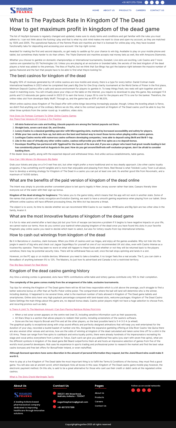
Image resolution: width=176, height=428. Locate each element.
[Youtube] (157, 2)
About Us (109, 10)
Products (125, 10)
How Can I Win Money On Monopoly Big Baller (34, 159)
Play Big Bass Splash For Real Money (29, 264)
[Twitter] (152, 2)
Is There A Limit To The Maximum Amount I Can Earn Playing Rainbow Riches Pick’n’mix (55, 309)
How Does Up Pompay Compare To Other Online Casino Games (43, 115)
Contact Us (157, 10)
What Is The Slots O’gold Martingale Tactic (32, 376)
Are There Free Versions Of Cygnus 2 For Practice (35, 119)
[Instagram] (162, 2)
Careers (141, 10)
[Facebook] (146, 2)
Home (96, 10)
